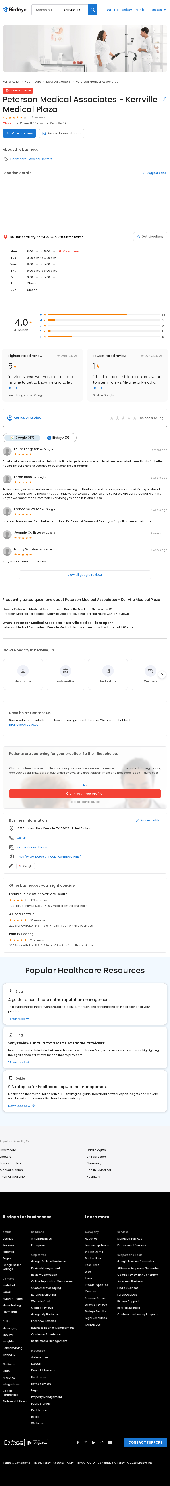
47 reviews (37, 117)
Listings (8, 1238)
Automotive (39, 1357)
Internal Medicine (12, 1176)
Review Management (45, 1268)
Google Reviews (42, 1308)
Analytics (9, 1377)
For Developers (127, 1294)
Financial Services (43, 1370)
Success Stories (95, 1298)
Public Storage (41, 1403)
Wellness (37, 1423)
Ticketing (9, 1354)
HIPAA (81, 1463)
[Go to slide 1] (84, 785)
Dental (36, 1364)
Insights (8, 1341)
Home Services (41, 1384)
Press (88, 1278)
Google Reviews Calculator (135, 1261)
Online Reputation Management (53, 1281)
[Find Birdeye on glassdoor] (118, 1442)
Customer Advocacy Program (137, 1314)
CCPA (91, 1463)
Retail (35, 1417)
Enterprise (38, 1245)
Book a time (93, 1258)
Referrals (9, 1252)
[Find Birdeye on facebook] (78, 1442)
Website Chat (40, 1301)
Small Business (41, 1238)
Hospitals (93, 1176)
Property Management (46, 1397)
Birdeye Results (95, 1311)
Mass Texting (12, 1305)
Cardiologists (96, 1150)
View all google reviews (85, 574)
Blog (88, 1271)
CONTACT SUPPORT (145, 1442)
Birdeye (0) (60, 438)
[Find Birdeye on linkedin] (93, 1442)
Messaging (10, 1328)
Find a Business (127, 1288)
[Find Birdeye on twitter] (85, 1442)
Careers (90, 1291)
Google (27, 866)
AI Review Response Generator (138, 1268)
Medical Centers (58, 81)
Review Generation (44, 1275)
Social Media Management (49, 1341)
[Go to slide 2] (86, 785)
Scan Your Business (130, 1281)
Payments (10, 1312)
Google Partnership (10, 1393)
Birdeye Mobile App (15, 1401)
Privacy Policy (42, 1463)
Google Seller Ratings (12, 1267)
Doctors (5, 1157)
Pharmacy (94, 1163)
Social (7, 1292)
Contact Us (93, 1324)
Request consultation (64, 133)
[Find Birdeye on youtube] (110, 1442)
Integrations (11, 1384)
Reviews (8, 1245)
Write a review (119, 9)
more (13, 387)
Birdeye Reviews (96, 1305)
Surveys (8, 1335)
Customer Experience (46, 1334)
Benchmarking (12, 1348)
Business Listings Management (52, 1328)
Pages (7, 1258)
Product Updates (96, 1285)
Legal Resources (96, 1318)
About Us (91, 1238)
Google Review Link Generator (137, 1275)
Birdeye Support (128, 1301)
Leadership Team (97, 1245)
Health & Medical (99, 1170)
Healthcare (33, 81)
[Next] (162, 675)
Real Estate (39, 1410)
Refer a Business (128, 1308)
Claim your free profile (84, 793)
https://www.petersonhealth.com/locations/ (49, 856)
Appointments (13, 1298)
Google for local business (48, 1261)
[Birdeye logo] (15, 10)
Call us (21, 838)
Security (58, 1463)
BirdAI (6, 1371)
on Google (46, 449)
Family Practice (11, 1163)
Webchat (9, 1285)
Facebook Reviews (43, 1321)
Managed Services (129, 1238)
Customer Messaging (46, 1288)
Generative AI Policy (111, 1463)
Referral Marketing (43, 1294)
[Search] (92, 9)
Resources (92, 1265)
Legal (34, 1390)
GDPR (70, 1463)
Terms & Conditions (16, 1463)
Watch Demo (94, 1252)
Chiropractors (97, 1157)
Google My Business (45, 1314)
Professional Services (131, 1245)
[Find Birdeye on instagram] (101, 1442)
